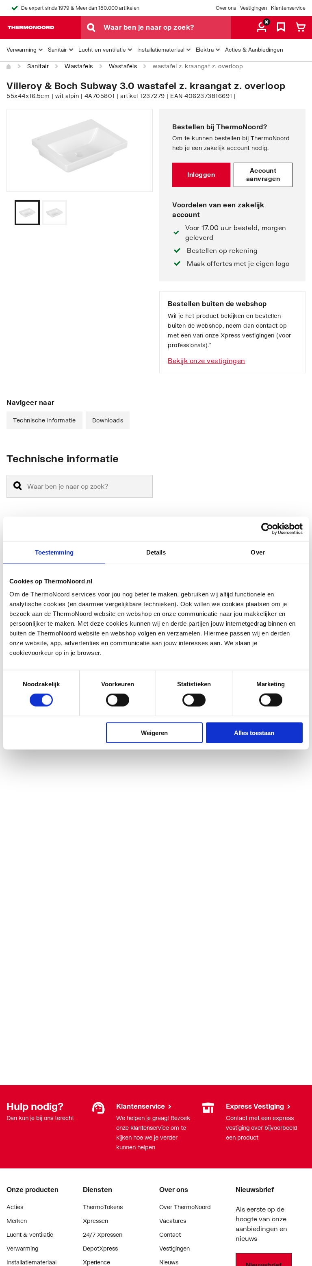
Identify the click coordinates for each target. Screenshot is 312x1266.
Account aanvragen (263, 174)
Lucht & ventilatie (29, 1234)
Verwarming (22, 1248)
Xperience (96, 1262)
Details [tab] (156, 552)
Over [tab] (257, 552)
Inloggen (201, 174)
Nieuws (168, 1262)
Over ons (226, 8)
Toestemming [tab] (54, 552)
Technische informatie (44, 420)
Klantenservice (288, 8)
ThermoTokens (103, 1206)
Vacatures (172, 1220)
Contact (170, 1234)
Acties (14, 1206)
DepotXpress (100, 1248)
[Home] (8, 67)
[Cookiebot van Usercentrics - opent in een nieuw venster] (267, 529)
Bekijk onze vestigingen (206, 360)
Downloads (108, 420)
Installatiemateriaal (31, 1262)
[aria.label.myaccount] (262, 28)
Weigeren (154, 732)
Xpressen (95, 1220)
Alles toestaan (254, 732)
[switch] (117, 700)
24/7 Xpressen (102, 1234)
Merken (16, 1220)
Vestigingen (253, 8)
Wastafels (79, 66)
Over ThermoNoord (185, 1206)
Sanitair (38, 66)
